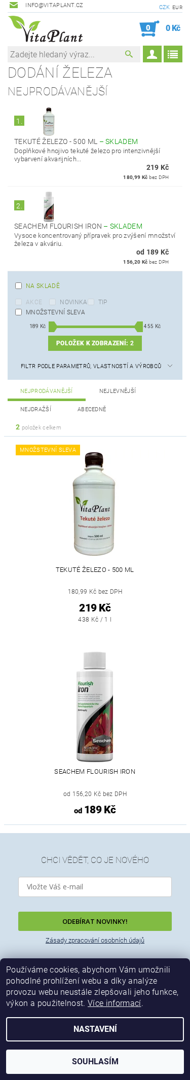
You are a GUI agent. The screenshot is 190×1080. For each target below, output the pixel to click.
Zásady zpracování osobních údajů (95, 940)
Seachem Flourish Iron (78, 226)
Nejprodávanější (46, 391)
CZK (164, 7)
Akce (34, 302)
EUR (177, 7)
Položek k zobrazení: (95, 343)
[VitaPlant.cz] (45, 29)
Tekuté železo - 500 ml (76, 141)
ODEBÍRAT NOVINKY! (95, 921)
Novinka (73, 302)
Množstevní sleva (55, 312)
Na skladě (43, 286)
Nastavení (95, 1029)
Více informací (114, 1003)
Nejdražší (35, 409)
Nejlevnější (117, 391)
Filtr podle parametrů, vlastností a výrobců (91, 366)
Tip (102, 302)
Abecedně (92, 409)
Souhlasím (95, 1061)
